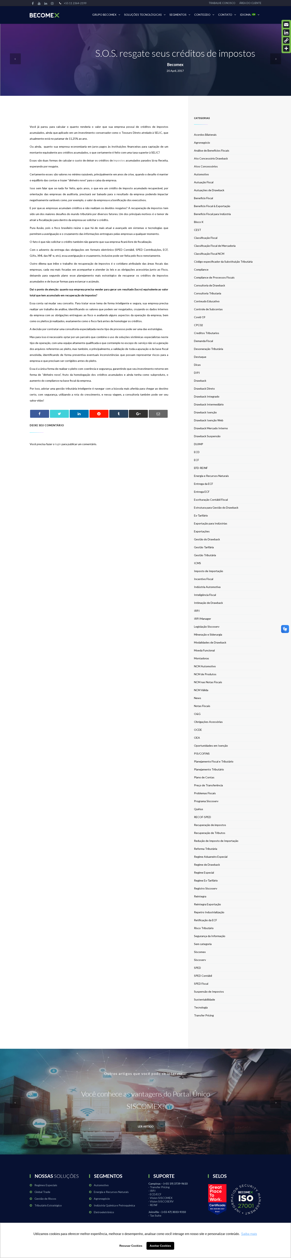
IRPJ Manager (202, 618)
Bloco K (199, 222)
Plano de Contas (204, 777)
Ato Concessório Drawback (211, 158)
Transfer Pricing (204, 1015)
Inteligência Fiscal (205, 594)
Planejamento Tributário (209, 769)
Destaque (200, 356)
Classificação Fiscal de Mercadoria (215, 245)
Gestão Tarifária (204, 547)
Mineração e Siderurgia (208, 634)
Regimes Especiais (45, 1185)
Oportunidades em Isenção (211, 745)
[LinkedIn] (286, 32)
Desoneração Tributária (208, 349)
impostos (119, 160)
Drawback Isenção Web (208, 420)
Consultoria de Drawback (209, 285)
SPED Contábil (203, 975)
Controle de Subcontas (208, 309)
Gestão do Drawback (207, 539)
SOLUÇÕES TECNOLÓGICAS (143, 14)
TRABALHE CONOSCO (222, 3)
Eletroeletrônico (104, 1212)
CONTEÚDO (202, 14)
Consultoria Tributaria (207, 293)
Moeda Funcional (204, 650)
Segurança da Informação (209, 936)
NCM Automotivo (205, 666)
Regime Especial (204, 872)
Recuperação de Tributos (209, 833)
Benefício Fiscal (203, 198)
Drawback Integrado (206, 396)
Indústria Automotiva (207, 587)
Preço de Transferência (208, 785)
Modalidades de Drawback (210, 642)
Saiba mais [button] (249, 1234)
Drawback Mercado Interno (211, 428)
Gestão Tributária (205, 555)
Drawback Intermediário (209, 404)
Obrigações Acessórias (208, 721)
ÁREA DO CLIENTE (250, 3)
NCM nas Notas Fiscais (208, 682)
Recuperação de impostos (210, 825)
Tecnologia (201, 1007)
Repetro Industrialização (209, 912)
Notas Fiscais (202, 706)
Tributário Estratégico (48, 1205)
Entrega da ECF (203, 483)
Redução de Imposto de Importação (216, 840)
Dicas (197, 364)
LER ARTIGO (145, 1126)
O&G (197, 713)
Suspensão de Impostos (209, 991)
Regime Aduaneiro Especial (210, 856)
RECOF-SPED (202, 817)
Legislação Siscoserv (206, 626)
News (197, 698)
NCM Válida (201, 690)
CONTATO (225, 14)
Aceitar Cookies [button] (160, 1245)
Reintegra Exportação (207, 904)
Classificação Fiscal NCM (209, 253)
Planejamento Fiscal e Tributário (213, 761)
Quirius (198, 809)
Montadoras (201, 658)
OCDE (198, 729)
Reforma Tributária (205, 848)
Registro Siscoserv (205, 888)
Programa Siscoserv (206, 801)
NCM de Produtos (205, 674)
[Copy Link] (286, 40)
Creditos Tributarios (206, 333)
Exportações (202, 531)
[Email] (286, 25)
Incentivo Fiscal (203, 579)
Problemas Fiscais (205, 793)
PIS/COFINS (202, 753)
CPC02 (198, 325)
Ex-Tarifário (201, 515)
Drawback (200, 380)
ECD (197, 452)
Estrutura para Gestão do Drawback (216, 507)
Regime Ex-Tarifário (206, 880)
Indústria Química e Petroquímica (114, 1205)
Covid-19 (199, 317)
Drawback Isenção (205, 412)
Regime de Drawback (207, 864)
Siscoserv (200, 959)
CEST (197, 229)
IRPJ (197, 610)
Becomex (175, 64)
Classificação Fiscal (205, 237)
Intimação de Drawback (208, 602)
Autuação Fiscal (203, 182)
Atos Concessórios (206, 166)
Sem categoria (203, 944)
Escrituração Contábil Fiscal (211, 499)
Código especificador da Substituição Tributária (223, 261)
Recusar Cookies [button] (130, 1245)
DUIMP (198, 444)
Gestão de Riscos (45, 1198)
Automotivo (201, 174)
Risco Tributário (204, 928)
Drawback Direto (204, 388)
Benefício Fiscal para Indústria (212, 214)
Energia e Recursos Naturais (211, 475)
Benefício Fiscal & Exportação (212, 206)
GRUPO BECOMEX (104, 14)
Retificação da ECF (205, 920)
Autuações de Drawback (209, 190)
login (58, 444)
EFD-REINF (201, 468)
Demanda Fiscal (203, 341)
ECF (196, 460)
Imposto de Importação (208, 571)
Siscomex (200, 952)
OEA (197, 737)
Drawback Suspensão (207, 436)
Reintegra (200, 896)
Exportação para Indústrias (210, 523)
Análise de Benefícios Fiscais (211, 150)
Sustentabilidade (204, 999)
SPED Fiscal (201, 983)
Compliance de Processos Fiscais (214, 277)
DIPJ (197, 372)
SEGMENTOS (177, 14)
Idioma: (246, 14)
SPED (197, 967)
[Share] (286, 48)
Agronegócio (202, 142)
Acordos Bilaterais (205, 134)
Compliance (201, 269)
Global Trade (42, 1192)
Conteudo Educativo (207, 301)
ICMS (197, 563)
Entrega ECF (201, 491)
